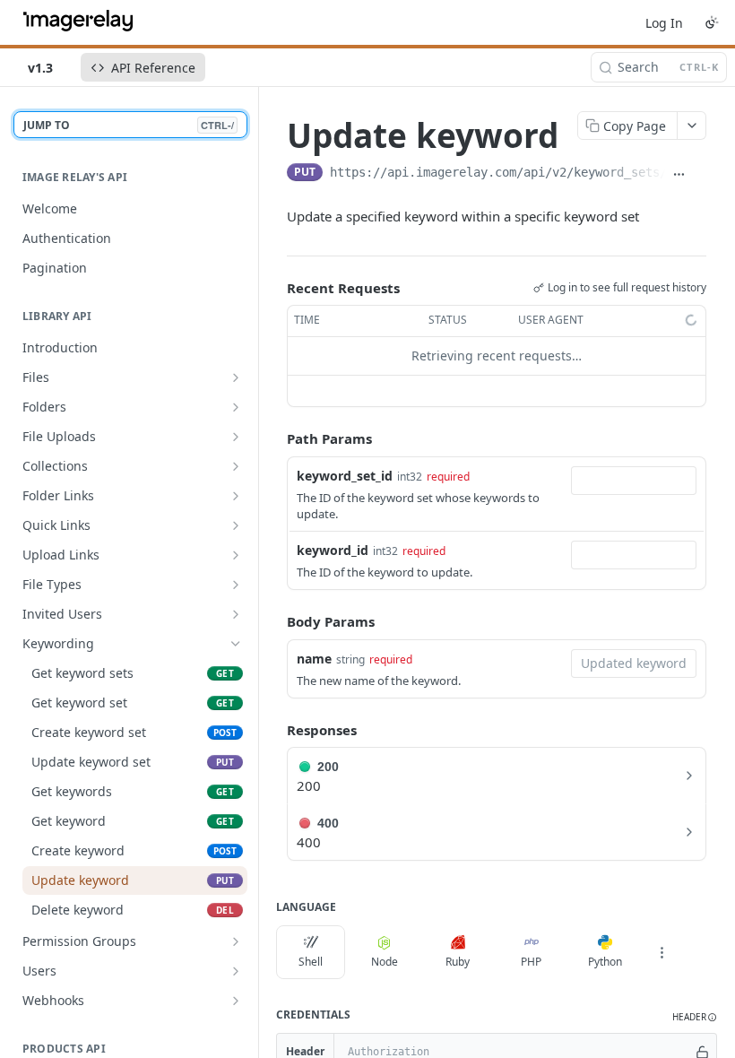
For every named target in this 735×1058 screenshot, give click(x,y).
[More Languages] (661, 952)
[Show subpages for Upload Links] (236, 555)
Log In (664, 22)
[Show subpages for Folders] (236, 407)
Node (384, 961)
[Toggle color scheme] (711, 22)
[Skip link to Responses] (274, 729)
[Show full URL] (679, 174)
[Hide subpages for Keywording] (236, 644)
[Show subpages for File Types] (236, 584)
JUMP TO (128, 125)
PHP (531, 961)
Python (605, 961)
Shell (310, 961)
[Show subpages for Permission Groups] (236, 941)
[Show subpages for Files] (236, 377)
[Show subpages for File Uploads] (236, 436)
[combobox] (633, 480)
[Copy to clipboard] (699, 174)
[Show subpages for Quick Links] (236, 525)
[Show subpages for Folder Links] (236, 496)
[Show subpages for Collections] (236, 466)
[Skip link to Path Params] (274, 438)
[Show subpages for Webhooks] (236, 1000)
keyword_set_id (345, 475)
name (314, 658)
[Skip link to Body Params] (274, 621)
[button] (694, 1017)
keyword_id (332, 550)
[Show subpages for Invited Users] (236, 614)
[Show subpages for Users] (236, 971)
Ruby (457, 961)
